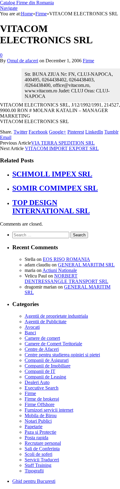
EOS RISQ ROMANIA (66, 259)
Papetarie (33, 426)
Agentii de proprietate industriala (56, 316)
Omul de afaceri (22, 60)
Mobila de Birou (41, 415)
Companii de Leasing (45, 376)
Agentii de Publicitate (45, 321)
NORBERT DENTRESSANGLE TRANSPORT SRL (66, 278)
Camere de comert (42, 338)
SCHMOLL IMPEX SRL (52, 174)
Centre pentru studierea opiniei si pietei (62, 354)
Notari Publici (38, 421)
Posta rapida (36, 437)
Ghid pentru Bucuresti (33, 481)
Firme (88, 60)
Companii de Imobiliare (47, 365)
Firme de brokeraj (42, 399)
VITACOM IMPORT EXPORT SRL (62, 148)
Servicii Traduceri (42, 459)
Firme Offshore (39, 404)
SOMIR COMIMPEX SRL (55, 188)
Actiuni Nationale (59, 270)
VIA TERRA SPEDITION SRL (63, 143)
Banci (30, 332)
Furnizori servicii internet (49, 410)
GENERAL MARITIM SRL (86, 264)
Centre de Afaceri (42, 349)
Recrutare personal (43, 443)
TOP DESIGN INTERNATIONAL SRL (51, 207)
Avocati (32, 327)
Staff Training (38, 465)
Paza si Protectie (40, 432)
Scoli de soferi (38, 454)
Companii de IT (40, 371)
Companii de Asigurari (47, 360)
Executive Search (41, 387)
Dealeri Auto (37, 382)
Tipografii (34, 470)
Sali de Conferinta (42, 448)
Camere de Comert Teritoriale (53, 343)
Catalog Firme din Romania (27, 2)
